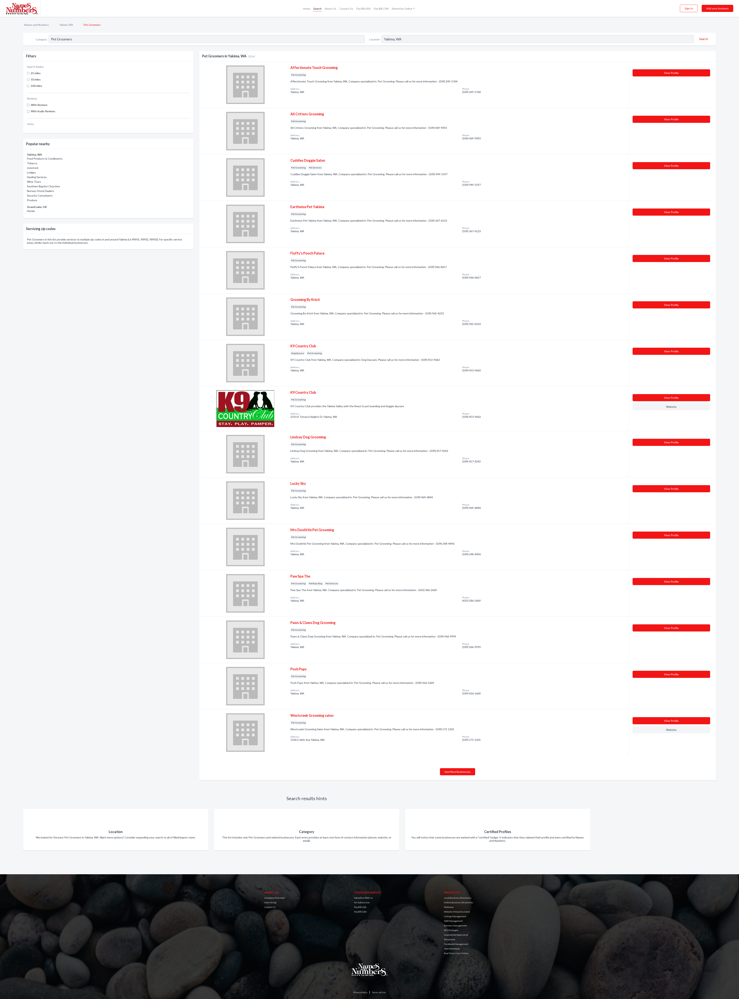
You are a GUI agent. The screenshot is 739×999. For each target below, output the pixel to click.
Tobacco (32, 163)
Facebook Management (456, 944)
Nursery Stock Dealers (40, 191)
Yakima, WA (66, 24)
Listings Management (455, 916)
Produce (32, 200)
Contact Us (346, 8)
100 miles (36, 85)
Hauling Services (37, 177)
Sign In (689, 8)
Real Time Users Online (456, 953)
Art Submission (362, 902)
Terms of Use (379, 992)
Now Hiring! (270, 902)
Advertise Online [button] (402, 8)
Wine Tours (34, 181)
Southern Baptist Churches (43, 186)
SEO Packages (451, 930)
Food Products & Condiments (45, 158)
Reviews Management (455, 925)
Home (306, 8)
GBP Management (453, 920)
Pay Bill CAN (381, 8)
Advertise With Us (363, 897)
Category (41, 39)
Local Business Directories (457, 897)
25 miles (36, 73)
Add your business (717, 8)
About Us (330, 8)
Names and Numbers (36, 24)
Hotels (31, 211)
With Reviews (39, 104)
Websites (449, 907)
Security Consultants (40, 195)
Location (375, 39)
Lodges (31, 172)
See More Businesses (458, 771)
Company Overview (274, 897)
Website (671, 406)
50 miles (36, 79)
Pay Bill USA (363, 8)
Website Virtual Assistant (457, 911)
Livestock (32, 167)
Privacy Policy (360, 992)
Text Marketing (451, 948)
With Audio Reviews (43, 111)
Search (317, 8)
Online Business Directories (458, 902)
